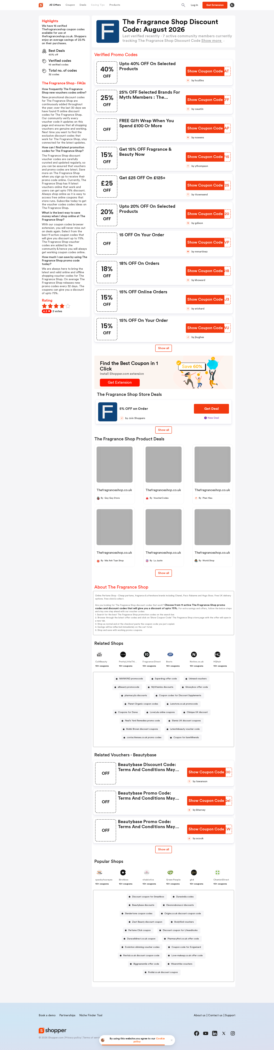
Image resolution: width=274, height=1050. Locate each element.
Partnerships (67, 1015)
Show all (163, 348)
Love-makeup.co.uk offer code (187, 955)
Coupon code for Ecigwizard (186, 947)
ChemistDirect (221, 880)
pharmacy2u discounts (136, 695)
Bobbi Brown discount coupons (142, 729)
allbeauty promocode (128, 687)
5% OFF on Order (134, 408)
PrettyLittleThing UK (130, 662)
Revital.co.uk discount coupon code (141, 955)
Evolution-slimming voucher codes (142, 947)
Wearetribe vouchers (181, 964)
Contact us (215, 1015)
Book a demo (47, 1015)
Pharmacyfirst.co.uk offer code (183, 939)
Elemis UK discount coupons (186, 721)
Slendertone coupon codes (138, 913)
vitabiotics (148, 880)
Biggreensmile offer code (146, 964)
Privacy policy (73, 1037)
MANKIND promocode (131, 679)
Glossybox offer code (196, 687)
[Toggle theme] (232, 5)
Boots (169, 662)
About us (200, 1015)
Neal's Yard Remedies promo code (142, 721)
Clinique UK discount (197, 712)
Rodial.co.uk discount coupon (163, 972)
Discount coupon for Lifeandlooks (180, 930)
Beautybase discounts (143, 905)
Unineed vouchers (198, 679)
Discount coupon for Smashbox (148, 897)
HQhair (217, 662)
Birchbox (123, 880)
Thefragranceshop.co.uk (114, 490)
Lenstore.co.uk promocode (184, 704)
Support (230, 1015)
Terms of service (92, 1037)
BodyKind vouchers (184, 922)
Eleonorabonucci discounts (180, 905)
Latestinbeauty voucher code (185, 729)
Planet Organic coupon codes (143, 704)
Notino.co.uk (197, 662)
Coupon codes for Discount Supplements (180, 695)
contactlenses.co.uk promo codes (144, 737)
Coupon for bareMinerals (186, 737)
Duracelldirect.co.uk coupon (141, 939)
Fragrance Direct (152, 662)
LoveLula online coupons (162, 712)
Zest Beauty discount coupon (147, 922)
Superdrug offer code (166, 679)
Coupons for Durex (128, 712)
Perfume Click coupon (139, 930)
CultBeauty (101, 662)
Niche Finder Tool (90, 1015)
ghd (192, 880)
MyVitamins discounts (162, 687)
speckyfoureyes (103, 880)
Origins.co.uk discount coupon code (182, 913)
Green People (173, 880)
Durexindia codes (185, 897)
